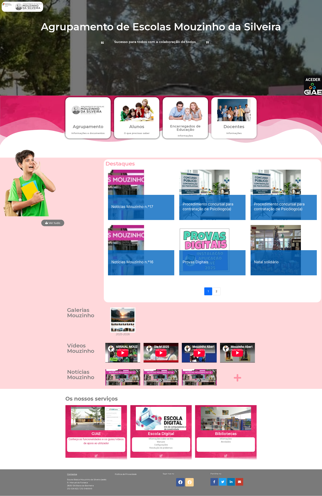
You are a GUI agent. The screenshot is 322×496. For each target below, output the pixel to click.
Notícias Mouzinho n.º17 (132, 206)
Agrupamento (88, 126)
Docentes (234, 126)
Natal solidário (266, 262)
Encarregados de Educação (185, 128)
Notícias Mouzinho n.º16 (132, 262)
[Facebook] (180, 482)
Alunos (136, 126)
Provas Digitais (195, 262)
